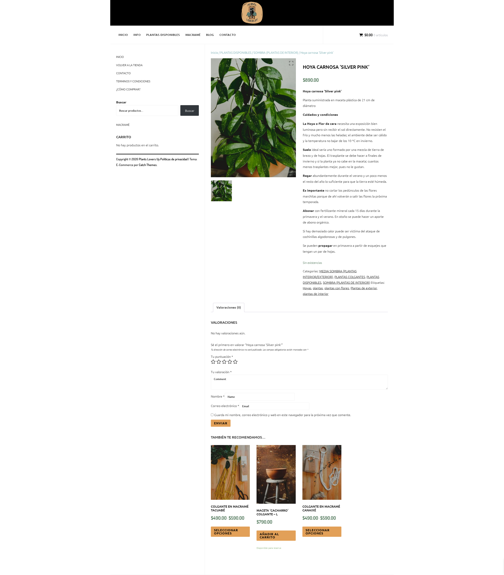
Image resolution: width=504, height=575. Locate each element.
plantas (318, 288)
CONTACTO (228, 35)
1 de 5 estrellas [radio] (213, 361)
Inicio (214, 52)
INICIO (123, 35)
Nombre (218, 396)
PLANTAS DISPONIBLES (163, 35)
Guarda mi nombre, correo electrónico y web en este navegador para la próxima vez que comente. (282, 415)
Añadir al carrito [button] (269, 535)
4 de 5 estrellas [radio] (229, 361)
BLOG (210, 35)
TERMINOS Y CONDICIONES (133, 81)
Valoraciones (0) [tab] (228, 307)
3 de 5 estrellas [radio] (224, 361)
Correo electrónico (225, 405)
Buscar (121, 102)
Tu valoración (221, 372)
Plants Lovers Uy (149, 159)
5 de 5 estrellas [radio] (235, 361)
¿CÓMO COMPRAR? (128, 89)
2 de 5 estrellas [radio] (218, 361)
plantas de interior (315, 293)
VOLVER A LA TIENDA (129, 65)
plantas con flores (336, 288)
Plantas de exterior (364, 288)
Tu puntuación (222, 356)
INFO (137, 35)
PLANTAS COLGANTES (349, 277)
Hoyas (307, 288)
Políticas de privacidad (174, 159)
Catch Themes (148, 165)
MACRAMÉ (193, 35)
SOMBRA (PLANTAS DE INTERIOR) (276, 52)
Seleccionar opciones (226, 531)
